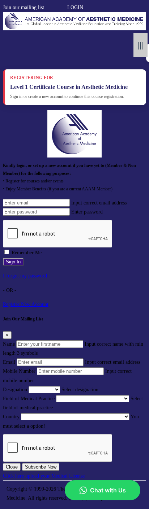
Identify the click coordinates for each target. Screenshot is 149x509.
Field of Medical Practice (29, 398)
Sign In (13, 261)
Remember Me (27, 252)
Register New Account (25, 304)
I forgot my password (25, 276)
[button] (48, 7)
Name (9, 344)
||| (140, 44)
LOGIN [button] (75, 7)
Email (9, 362)
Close (12, 467)
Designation (15, 389)
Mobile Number (19, 371)
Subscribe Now (40, 467)
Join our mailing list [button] (23, 7)
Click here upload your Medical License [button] (44, 476)
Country (11, 416)
